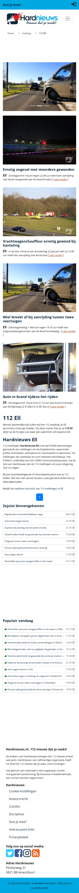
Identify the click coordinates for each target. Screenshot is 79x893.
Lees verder (60, 179)
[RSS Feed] (36, 855)
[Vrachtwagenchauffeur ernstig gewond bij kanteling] (39, 211)
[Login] (74, 4)
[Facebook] (18, 855)
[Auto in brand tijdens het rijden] (39, 367)
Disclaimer (16, 814)
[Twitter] (10, 855)
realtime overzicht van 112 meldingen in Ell (39, 488)
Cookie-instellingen (22, 791)
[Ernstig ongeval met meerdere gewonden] (39, 140)
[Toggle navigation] (67, 18)
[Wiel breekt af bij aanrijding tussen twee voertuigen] (39, 287)
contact (15, 777)
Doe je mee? (18, 822)
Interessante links (22, 829)
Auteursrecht (18, 799)
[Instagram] (27, 855)
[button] (8, 86)
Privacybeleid (18, 837)
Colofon (14, 806)
